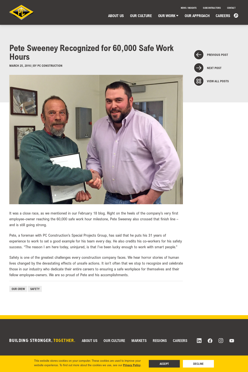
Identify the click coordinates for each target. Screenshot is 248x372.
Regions (160, 340)
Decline (198, 363)
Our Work (166, 15)
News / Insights (189, 7)
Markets (138, 340)
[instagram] (221, 340)
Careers (223, 15)
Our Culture (141, 15)
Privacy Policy (131, 365)
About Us (116, 15)
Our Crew (18, 289)
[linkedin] (199, 340)
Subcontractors (212, 7)
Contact (231, 7)
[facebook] (210, 340)
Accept (164, 363)
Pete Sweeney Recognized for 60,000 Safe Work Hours (91, 52)
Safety (35, 289)
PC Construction (49, 65)
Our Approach (197, 15)
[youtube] (231, 340)
